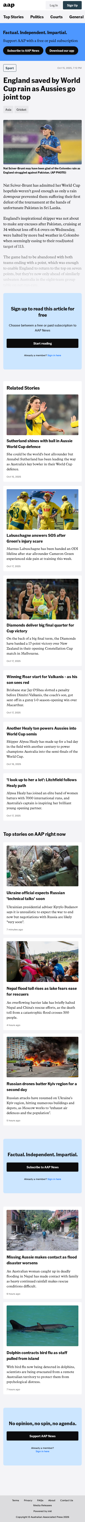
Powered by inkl (42, 1511)
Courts (56, 16)
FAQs (40, 1500)
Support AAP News (42, 1436)
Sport (10, 68)
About (51, 1500)
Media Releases (42, 1505)
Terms (15, 1500)
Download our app (62, 50)
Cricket (21, 109)
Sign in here (54, 355)
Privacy (28, 1500)
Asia (8, 109)
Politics (37, 16)
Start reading (42, 343)
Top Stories (13, 16)
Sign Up (72, 5)
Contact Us (66, 1500)
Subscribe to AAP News (23, 50)
